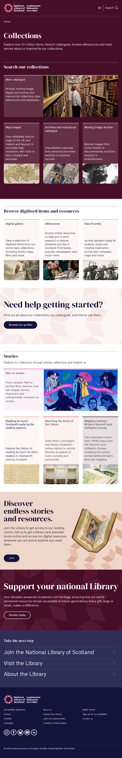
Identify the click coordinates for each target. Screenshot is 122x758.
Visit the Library (23, 663)
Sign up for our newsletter (95, 714)
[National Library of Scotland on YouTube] (27, 732)
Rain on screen (15, 373)
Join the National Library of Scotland (49, 652)
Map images (13, 127)
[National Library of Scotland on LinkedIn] (34, 732)
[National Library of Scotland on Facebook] (14, 732)
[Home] (22, 8)
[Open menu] (99, 7)
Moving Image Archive (99, 127)
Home (7, 21)
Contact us (88, 719)
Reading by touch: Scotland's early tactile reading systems (20, 425)
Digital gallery (14, 223)
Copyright (8, 723)
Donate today (17, 615)
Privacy (7, 714)
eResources (52, 223)
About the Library (25, 674)
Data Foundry (93, 223)
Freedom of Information (55, 723)
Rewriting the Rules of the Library (59, 423)
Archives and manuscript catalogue (60, 129)
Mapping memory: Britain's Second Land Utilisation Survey (98, 425)
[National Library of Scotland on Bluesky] (20, 732)
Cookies (7, 719)
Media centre (89, 710)
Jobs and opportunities (54, 719)
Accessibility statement (14, 710)
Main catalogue (15, 79)
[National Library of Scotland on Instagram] (7, 732)
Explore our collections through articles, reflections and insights (43, 362)
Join (11, 558)
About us (47, 710)
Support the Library (52, 714)
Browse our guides (20, 324)
